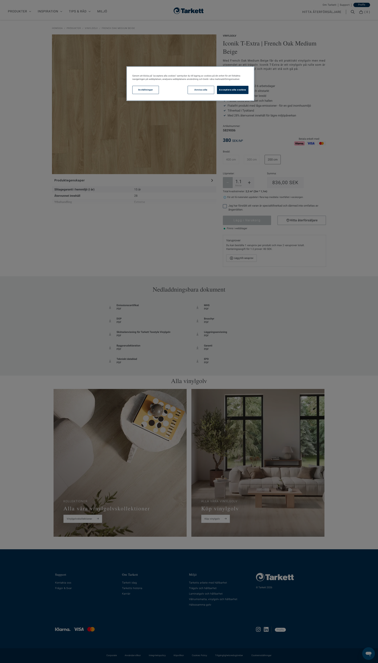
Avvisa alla (201, 89)
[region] (190, 83)
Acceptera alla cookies (232, 89)
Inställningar (145, 89)
